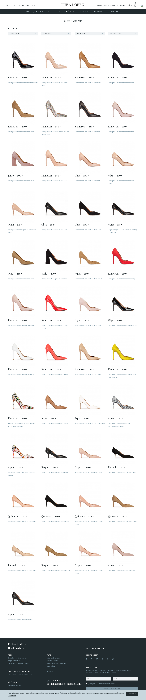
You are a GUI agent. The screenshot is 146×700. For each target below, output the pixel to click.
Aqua (78, 273)
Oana (11, 224)
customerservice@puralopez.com (20, 674)
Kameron (13, 77)
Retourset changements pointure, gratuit (64, 682)
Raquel (45, 467)
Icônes (67, 21)
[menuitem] (37, 11)
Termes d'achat (52, 661)
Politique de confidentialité (56, 663)
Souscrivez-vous (112, 689)
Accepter (132, 694)
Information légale (53, 658)
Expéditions (51, 666)
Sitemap (50, 671)
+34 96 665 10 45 (16, 685)
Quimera (13, 516)
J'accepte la (102, 683)
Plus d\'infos (12, 696)
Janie (11, 175)
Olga (77, 175)
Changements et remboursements (110, 5)
